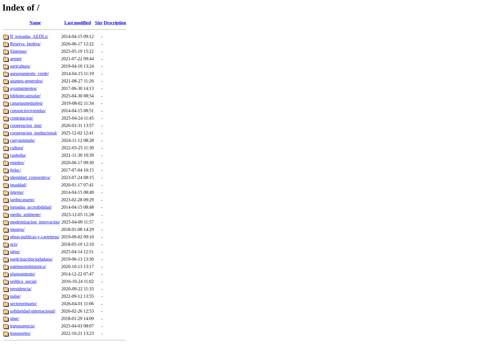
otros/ (15, 251)
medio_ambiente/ (25, 214)
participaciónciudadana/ (31, 259)
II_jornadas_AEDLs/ (29, 36)
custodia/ (18, 155)
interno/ (17, 192)
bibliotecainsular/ (25, 95)
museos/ (17, 229)
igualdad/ (18, 184)
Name (35, 22)
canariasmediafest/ (26, 103)
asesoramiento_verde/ (29, 73)
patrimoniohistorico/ (28, 266)
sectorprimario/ (23, 303)
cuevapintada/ (22, 140)
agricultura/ (20, 66)
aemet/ (16, 58)
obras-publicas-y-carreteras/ (34, 236)
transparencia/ (22, 325)
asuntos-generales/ (26, 81)
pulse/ (15, 296)
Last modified (77, 22)
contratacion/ (21, 118)
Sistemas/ (18, 51)
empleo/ (17, 162)
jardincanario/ (22, 199)
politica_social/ (23, 281)
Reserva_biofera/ (25, 43)
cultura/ (16, 147)
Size (99, 22)
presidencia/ (20, 288)
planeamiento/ (22, 273)
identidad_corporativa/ (30, 177)
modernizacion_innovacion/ (35, 222)
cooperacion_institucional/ (33, 132)
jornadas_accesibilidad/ (31, 207)
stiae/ (14, 318)
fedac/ (15, 170)
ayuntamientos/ (23, 88)
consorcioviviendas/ (28, 110)
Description (115, 22)
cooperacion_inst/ (26, 125)
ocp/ (14, 244)
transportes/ (20, 333)
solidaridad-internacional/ (32, 311)
